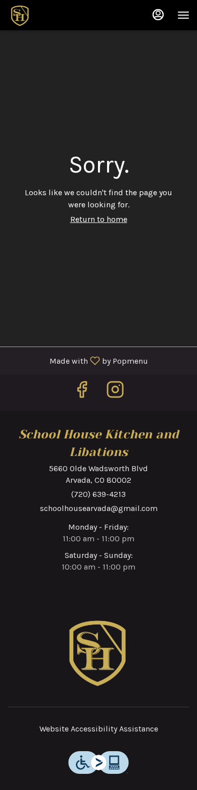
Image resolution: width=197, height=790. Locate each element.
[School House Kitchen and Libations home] (53, 15)
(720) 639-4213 (98, 494)
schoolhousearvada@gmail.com (99, 508)
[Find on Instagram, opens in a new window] (115, 393)
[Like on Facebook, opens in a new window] (82, 393)
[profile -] (158, 15)
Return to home (98, 219)
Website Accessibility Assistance (98, 728)
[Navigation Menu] (183, 15)
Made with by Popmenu (78, 360)
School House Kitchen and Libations (98, 651)
